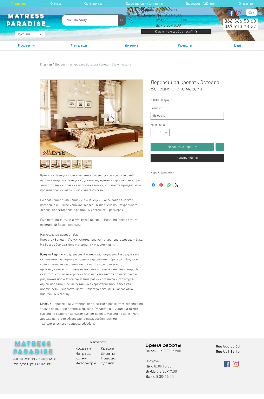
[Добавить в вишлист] (220, 147)
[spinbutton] (160, 132)
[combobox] (187, 116)
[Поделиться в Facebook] (153, 185)
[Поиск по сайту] (122, 20)
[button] (252, 12)
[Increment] (166, 132)
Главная (46, 65)
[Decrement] (153, 132)
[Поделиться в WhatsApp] (168, 185)
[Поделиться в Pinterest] (161, 185)
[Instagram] (239, 13)
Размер (156, 108)
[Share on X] (176, 185)
